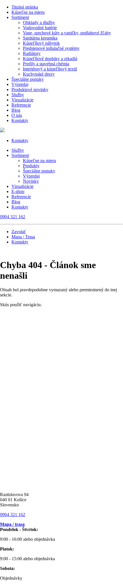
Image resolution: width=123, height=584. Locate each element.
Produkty (31, 165)
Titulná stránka (24, 7)
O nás (16, 115)
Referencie (21, 105)
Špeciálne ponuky (27, 79)
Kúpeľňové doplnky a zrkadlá (50, 58)
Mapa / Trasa (23, 236)
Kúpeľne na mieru (28, 12)
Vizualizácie (22, 99)
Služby (17, 94)
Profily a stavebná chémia (46, 63)
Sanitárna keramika (40, 38)
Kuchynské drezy (39, 74)
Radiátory (32, 53)
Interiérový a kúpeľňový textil (50, 68)
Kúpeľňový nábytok (41, 43)
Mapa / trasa (12, 524)
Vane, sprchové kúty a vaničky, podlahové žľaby (67, 32)
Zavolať (18, 231)
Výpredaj (19, 84)
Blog (15, 110)
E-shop (17, 191)
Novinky (31, 181)
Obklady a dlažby (39, 22)
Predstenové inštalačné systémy (51, 48)
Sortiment (20, 17)
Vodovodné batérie (40, 27)
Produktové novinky (29, 89)
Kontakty (19, 120)
